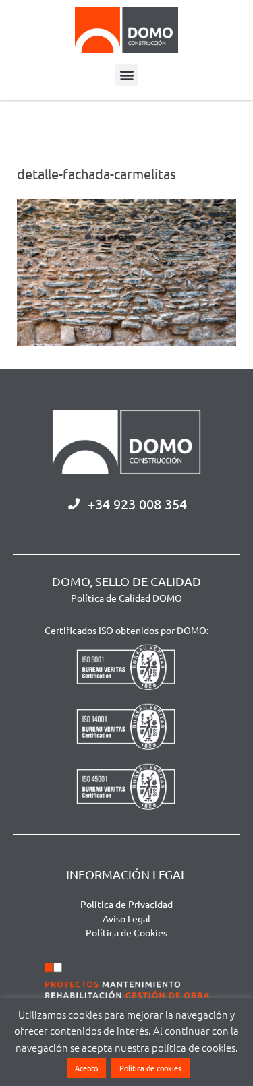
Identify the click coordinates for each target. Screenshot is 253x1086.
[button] (126, 75)
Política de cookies (150, 1067)
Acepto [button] (86, 1067)
